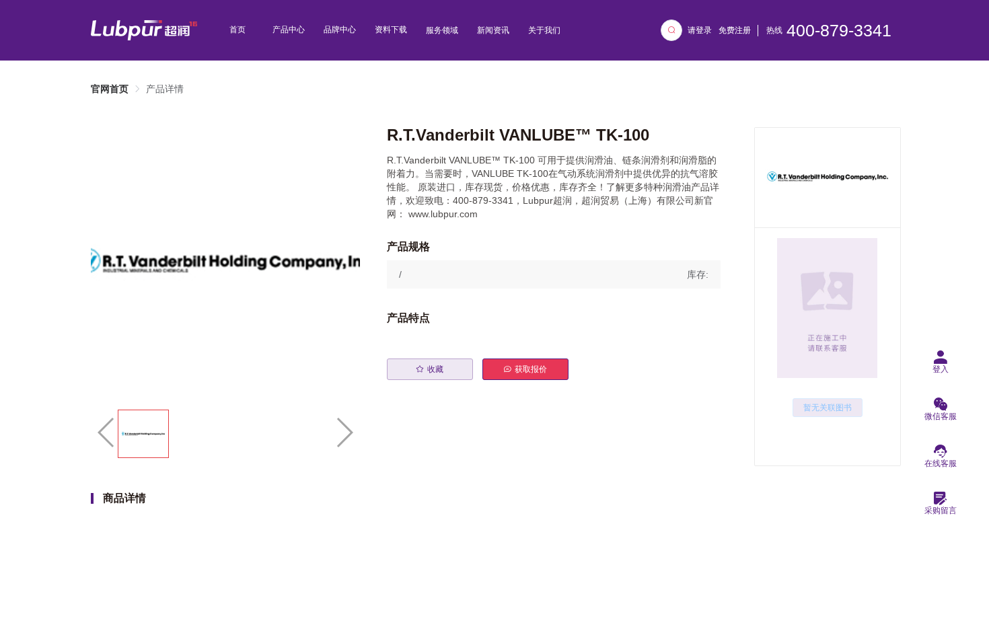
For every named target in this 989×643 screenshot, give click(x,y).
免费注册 (735, 30)
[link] (110, 88)
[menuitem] (237, 30)
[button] (554, 274)
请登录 (700, 30)
